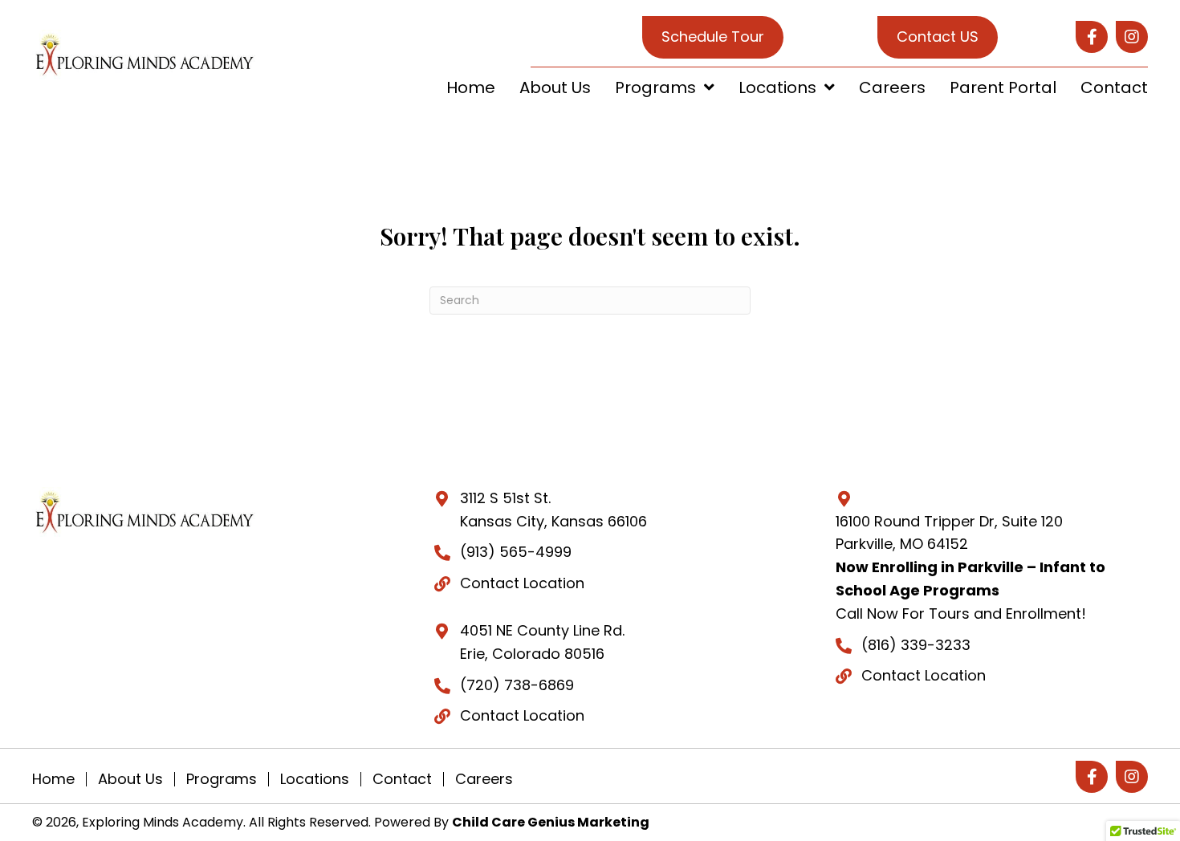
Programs (221, 779)
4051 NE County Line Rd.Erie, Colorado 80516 (542, 642)
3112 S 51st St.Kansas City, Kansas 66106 (553, 509)
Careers (484, 779)
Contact (402, 779)
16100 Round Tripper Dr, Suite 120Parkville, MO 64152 (949, 533)
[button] (1092, 37)
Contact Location (522, 583)
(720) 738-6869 (517, 685)
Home (53, 779)
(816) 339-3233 (915, 645)
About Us (130, 779)
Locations (314, 779)
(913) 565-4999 (516, 552)
